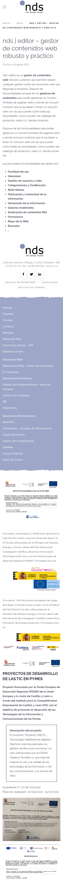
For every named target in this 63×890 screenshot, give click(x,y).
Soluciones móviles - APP (18, 345)
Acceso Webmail (13, 453)
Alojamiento (10, 407)
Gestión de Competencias (18, 441)
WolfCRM (8, 422)
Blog (20, 23)
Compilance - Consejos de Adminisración (27, 428)
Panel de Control (13, 459)
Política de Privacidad (20, 282)
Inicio (6, 23)
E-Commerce (11, 372)
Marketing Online (13, 351)
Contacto (8, 326)
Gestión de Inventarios (16, 395)
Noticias (7, 307)
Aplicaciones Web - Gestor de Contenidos (28, 365)
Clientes (7, 320)
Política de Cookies (31, 287)
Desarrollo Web (12, 339)
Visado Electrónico (14, 434)
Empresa (8, 313)
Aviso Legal (50, 282)
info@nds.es (51, 266)
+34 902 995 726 (13, 266)
